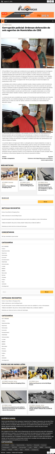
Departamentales (6, 250)
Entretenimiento (5, 259)
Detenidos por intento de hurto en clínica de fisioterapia (14, 226)
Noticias (10, 24)
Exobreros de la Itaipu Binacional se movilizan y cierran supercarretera (40, 158)
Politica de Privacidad (17, 452)
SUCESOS (4, 284)
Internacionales (5, 264)
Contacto (8, 452)
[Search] (53, 21)
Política (3, 279)
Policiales (4, 277)
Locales (3, 266)
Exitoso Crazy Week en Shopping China (8, 186)
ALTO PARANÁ (5, 24)
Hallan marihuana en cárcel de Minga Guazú (27, 185)
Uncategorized (5, 286)
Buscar (5, 198)
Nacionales (4, 273)
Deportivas (4, 253)
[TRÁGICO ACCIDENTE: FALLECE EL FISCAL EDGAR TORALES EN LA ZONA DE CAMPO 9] (41, 396)
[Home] (3, 21)
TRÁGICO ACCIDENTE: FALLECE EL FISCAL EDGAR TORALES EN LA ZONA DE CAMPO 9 (21, 222)
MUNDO (3, 268)
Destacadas (10, 182)
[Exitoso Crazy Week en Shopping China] (9, 174)
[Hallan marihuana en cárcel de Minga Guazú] (27, 174)
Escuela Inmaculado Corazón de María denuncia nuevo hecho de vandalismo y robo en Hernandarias (45, 187)
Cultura (3, 248)
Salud (3, 281)
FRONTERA (4, 262)
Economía (4, 257)
